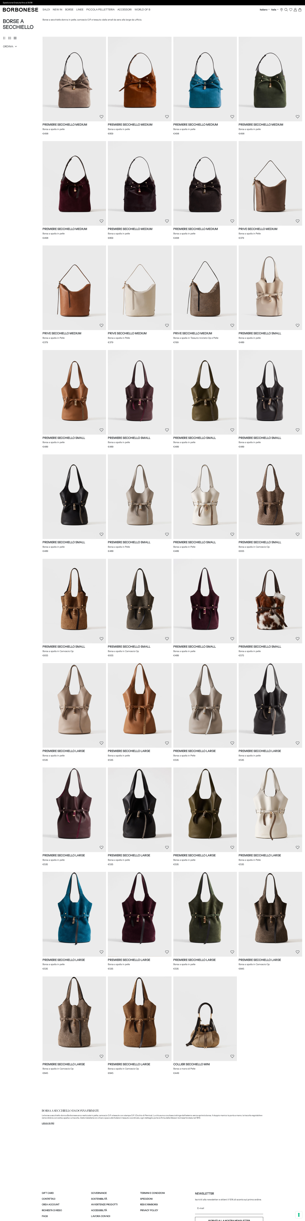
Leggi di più (48, 1123)
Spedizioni (146, 1199)
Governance (99, 1193)
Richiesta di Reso (52, 1210)
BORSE (69, 9)
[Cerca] (286, 9)
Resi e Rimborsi (149, 1204)
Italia (274, 9)
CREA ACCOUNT (50, 1204)
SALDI (46, 9)
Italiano (264, 9)
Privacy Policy (149, 1210)
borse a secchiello (52, 1115)
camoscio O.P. (104, 1115)
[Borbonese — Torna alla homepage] (20, 9)
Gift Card (48, 1193)
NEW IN (57, 9)
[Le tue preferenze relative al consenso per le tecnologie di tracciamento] (298, 1214)
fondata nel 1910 (192, 1118)
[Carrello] (299, 9)
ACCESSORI (124, 9)
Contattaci (48, 1199)
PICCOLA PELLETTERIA (100, 9)
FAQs (45, 1216)
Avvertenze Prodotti (104, 1204)
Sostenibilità (99, 1199)
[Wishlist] (290, 9)
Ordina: (8, 46)
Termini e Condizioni (152, 1193)
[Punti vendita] (281, 9)
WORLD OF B (142, 9)
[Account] (295, 9)
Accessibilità (99, 1210)
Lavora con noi (100, 1216)
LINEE (79, 9)
